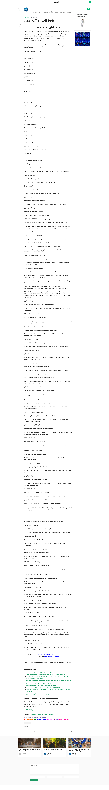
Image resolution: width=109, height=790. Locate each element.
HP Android (29, 709)
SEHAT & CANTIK (61, 4)
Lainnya (55, 719)
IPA (29, 4)
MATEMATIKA (24, 4)
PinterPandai (36, 8)
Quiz (25, 719)
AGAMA (28, 17)
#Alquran (26, 726)
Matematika (30, 719)
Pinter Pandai (24, 753)
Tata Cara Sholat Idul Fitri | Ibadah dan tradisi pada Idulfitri (41, 685)
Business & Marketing (63, 719)
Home (25, 17)
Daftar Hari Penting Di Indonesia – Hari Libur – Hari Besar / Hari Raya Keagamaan (46, 693)
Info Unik (49, 719)
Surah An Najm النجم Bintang (65, 731)
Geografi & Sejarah (41, 719)
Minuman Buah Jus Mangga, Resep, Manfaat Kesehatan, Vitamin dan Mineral (45, 694)
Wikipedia (34, 714)
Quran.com (40, 714)
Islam (29, 722)
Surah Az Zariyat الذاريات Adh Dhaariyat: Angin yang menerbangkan (52, 654)
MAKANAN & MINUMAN (75, 4)
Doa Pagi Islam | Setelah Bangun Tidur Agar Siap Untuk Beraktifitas (43, 687)
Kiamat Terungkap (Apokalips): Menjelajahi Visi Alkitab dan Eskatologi (79, 750)
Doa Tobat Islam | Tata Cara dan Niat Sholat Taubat (39, 684)
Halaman (84, 4)
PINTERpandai (54, 2)
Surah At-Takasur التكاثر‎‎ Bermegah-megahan (34, 731)
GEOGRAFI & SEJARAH (36, 4)
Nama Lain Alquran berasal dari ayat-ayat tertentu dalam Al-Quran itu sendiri (45, 674)
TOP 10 (67, 4)
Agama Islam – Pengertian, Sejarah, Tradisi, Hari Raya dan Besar (42, 672)
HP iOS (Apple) (30, 711)
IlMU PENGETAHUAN (52, 4)
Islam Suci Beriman (49, 714)
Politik (44, 4)
